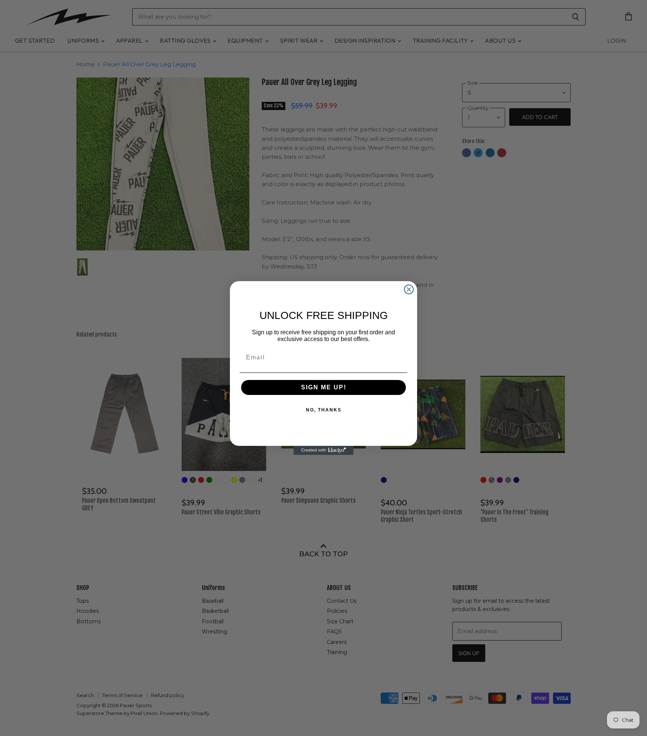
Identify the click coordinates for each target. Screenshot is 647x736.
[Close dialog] (408, 289)
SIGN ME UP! (323, 387)
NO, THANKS (323, 410)
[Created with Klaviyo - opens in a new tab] (323, 450)
